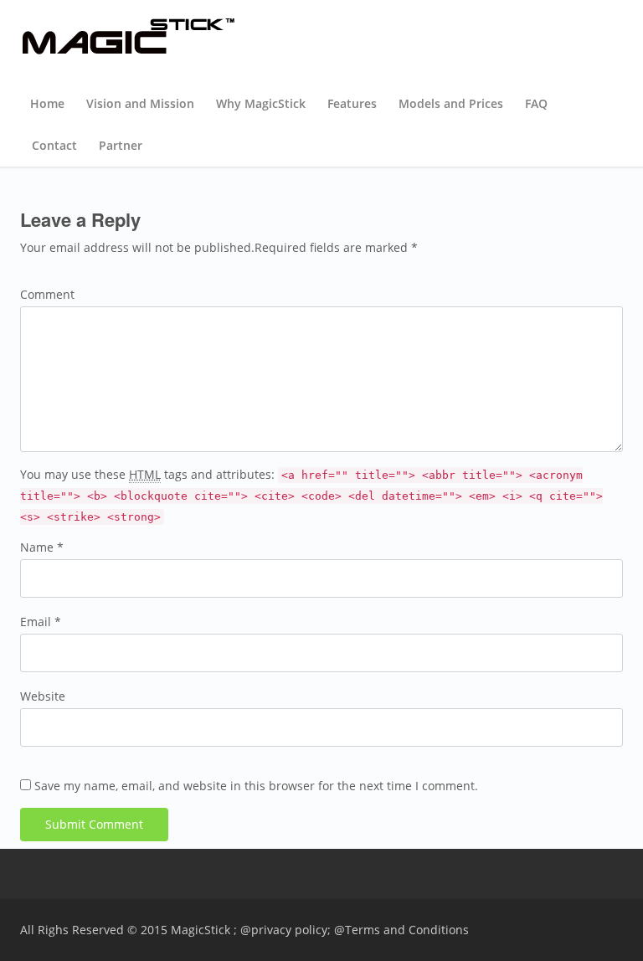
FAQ (536, 103)
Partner (120, 145)
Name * (42, 547)
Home (47, 103)
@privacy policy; (285, 930)
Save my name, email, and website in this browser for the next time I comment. (256, 786)
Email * (40, 622)
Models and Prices (451, 103)
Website (42, 696)
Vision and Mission (140, 103)
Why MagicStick (261, 103)
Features (352, 103)
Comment (47, 294)
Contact (54, 145)
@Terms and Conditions (401, 930)
